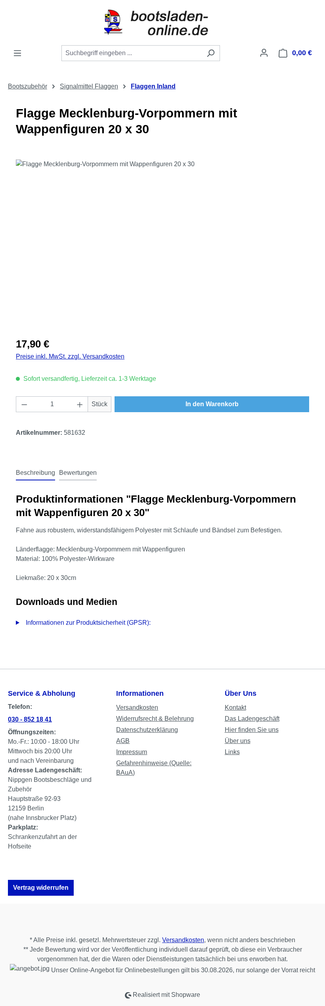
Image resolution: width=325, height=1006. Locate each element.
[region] (162, 244)
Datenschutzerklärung (147, 729)
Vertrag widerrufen (41, 887)
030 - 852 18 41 (30, 719)
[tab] (35, 473)
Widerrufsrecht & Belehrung (155, 718)
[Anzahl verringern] (24, 404)
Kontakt (235, 707)
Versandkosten (137, 707)
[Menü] (17, 53)
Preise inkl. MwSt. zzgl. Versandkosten (70, 356)
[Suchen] (210, 53)
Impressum (131, 752)
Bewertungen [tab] (78, 472)
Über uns (237, 740)
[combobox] (131, 53)
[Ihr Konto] (263, 53)
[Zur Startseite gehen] (162, 22)
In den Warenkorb (212, 404)
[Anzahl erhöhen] (80, 404)
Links (232, 752)
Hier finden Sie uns (252, 729)
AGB (123, 740)
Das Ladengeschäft (252, 718)
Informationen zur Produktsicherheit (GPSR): (88, 622)
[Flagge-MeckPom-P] (162, 244)
